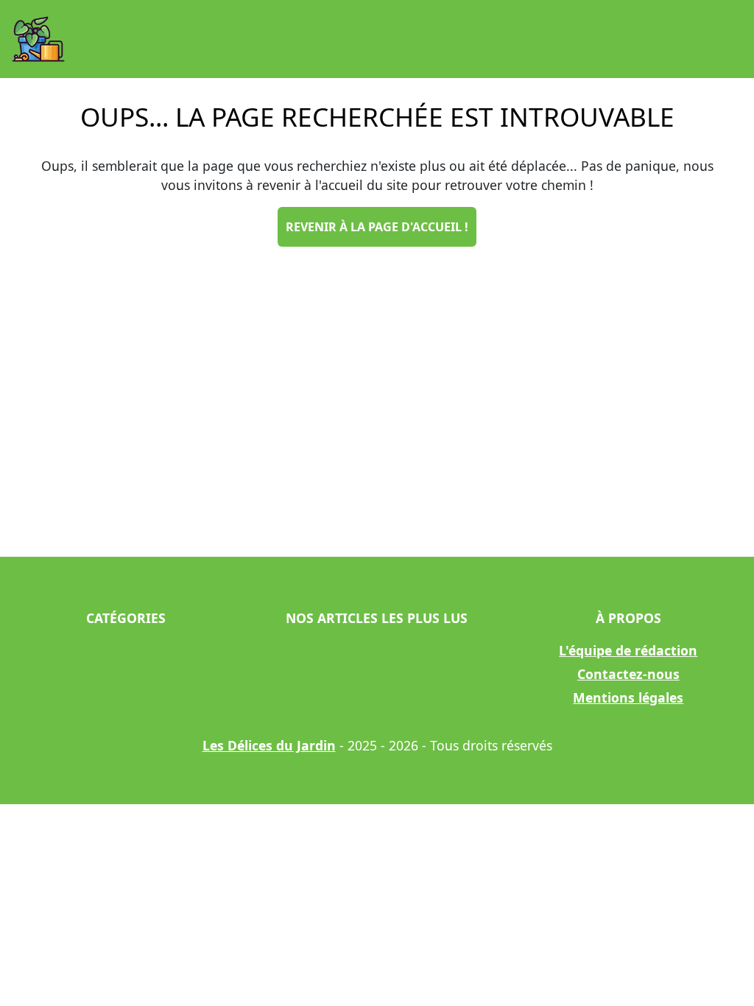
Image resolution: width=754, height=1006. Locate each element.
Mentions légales (628, 697)
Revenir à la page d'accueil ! (377, 227)
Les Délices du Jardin (269, 745)
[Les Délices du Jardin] (38, 39)
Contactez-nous (628, 674)
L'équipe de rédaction (628, 650)
